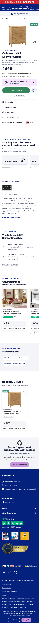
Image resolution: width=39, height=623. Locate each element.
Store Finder (10, 502)
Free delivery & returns (10, 265)
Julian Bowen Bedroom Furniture (14, 358)
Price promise (19, 96)
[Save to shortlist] (34, 90)
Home (4, 19)
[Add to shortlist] (24, 291)
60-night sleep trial (21, 14)
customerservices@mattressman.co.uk (20, 489)
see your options (15, 76)
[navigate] (35, 167)
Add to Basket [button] (16, 90)
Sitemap (5, 595)
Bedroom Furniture (12, 19)
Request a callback (12, 481)
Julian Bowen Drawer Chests (13, 363)
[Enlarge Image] (17, 34)
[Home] (20, 8)
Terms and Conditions (9, 592)
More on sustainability (19, 465)
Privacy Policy (6, 588)
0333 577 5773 (11, 485)
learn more (25, 76)
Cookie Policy (6, 584)
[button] (19, 102)
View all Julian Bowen (12, 218)
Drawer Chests (23, 19)
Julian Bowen (33, 19)
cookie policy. (25, 616)
